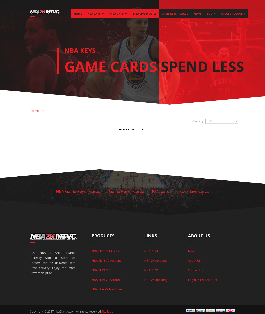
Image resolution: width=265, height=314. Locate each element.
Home (78, 13)
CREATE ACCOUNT (233, 13)
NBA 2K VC (151, 270)
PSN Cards (162, 191)
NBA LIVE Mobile (144, 13)
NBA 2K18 (94, 13)
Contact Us (195, 270)
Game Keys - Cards (175, 13)
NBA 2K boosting (155, 280)
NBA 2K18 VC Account (106, 261)
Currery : (198, 121)
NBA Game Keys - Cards (78, 191)
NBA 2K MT (152, 251)
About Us (194, 261)
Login (211, 13)
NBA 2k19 (117, 13)
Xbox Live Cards (194, 191)
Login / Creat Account (202, 280)
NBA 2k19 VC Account (106, 280)
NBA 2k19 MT (101, 270)
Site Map (107, 311)
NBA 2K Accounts (155, 261)
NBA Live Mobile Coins (107, 289)
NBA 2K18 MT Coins (105, 251)
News (198, 13)
